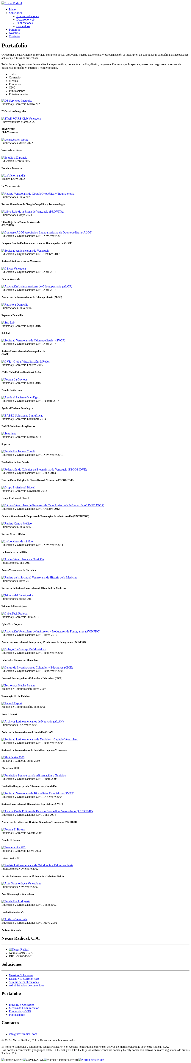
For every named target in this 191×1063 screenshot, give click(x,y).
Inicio (12, 9)
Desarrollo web (25, 19)
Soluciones (15, 12)
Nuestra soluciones (27, 16)
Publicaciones (24, 22)
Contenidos (23, 26)
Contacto (14, 36)
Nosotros (14, 33)
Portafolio (15, 29)
